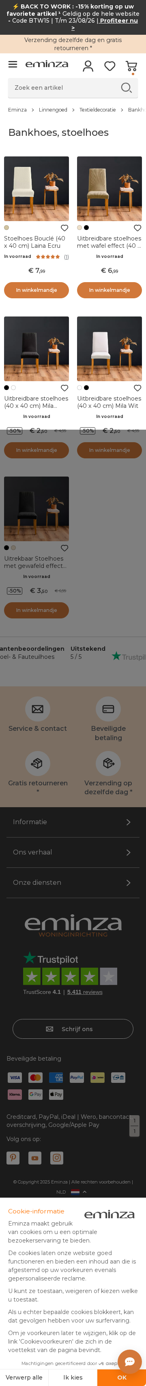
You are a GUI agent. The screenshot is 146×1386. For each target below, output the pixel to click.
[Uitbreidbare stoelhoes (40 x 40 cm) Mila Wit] (109, 348)
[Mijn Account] (88, 68)
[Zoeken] (126, 87)
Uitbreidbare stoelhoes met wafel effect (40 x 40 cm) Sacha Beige (109, 246)
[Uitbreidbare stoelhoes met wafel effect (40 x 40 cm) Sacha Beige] (109, 188)
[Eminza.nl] (47, 65)
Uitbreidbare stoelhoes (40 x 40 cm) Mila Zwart (36, 406)
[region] (73, 109)
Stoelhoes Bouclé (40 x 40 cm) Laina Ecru (34, 242)
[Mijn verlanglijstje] (109, 68)
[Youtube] (34, 1158)
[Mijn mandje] (131, 68)
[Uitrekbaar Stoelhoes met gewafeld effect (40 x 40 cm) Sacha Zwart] (36, 509)
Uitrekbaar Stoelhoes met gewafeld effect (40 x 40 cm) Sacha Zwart (33, 569)
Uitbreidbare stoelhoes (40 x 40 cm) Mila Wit (109, 402)
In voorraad (17, 256)
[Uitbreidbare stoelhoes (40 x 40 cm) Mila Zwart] (36, 348)
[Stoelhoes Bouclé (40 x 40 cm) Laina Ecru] (36, 188)
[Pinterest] (12, 1158)
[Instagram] (56, 1158)
